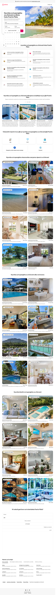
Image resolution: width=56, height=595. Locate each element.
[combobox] (13, 23)
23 (18, 41)
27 (12, 43)
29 (16, 43)
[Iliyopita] (25, 102)
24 (5, 43)
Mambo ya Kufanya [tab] (38, 561)
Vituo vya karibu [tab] (5, 561)
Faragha (25, 593)
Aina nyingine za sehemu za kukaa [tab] (16, 561)
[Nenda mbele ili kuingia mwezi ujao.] (18, 30)
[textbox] (9, 27)
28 (14, 43)
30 (18, 43)
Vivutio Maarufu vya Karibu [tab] (28, 561)
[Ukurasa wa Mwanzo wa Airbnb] (5, 4)
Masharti (29, 593)
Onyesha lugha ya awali (36, 1)
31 (5, 46)
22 (16, 41)
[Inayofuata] (30, 102)
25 (7, 43)
